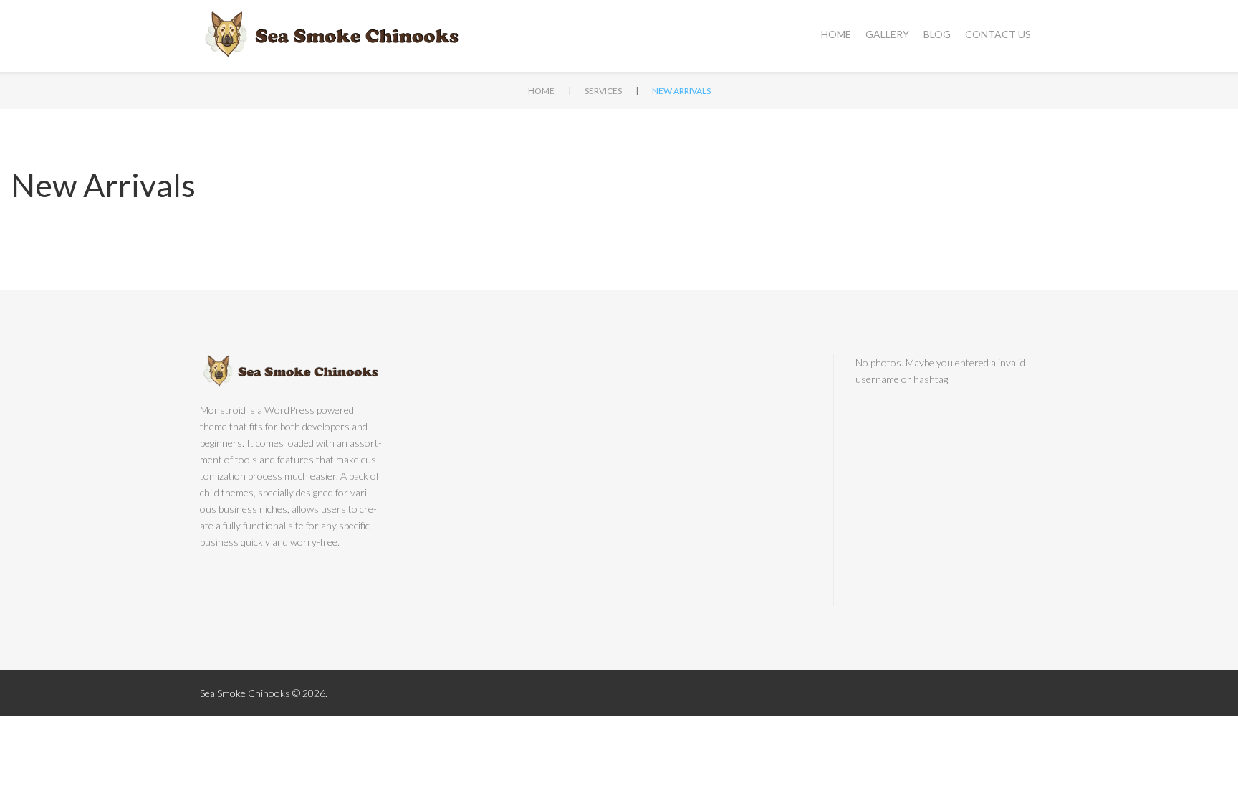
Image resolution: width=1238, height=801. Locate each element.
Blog (937, 34)
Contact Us (998, 34)
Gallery (887, 34)
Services (603, 90)
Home (836, 34)
